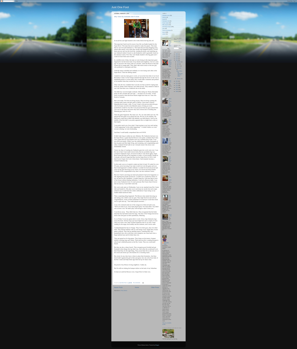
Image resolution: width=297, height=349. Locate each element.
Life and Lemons (170, 197)
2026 (177, 54)
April (178, 64)
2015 (177, 58)
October (179, 61)
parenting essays (166, 26)
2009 (177, 89)
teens (163, 32)
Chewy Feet (170, 120)
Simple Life (170, 215)
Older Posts (155, 287)
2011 (177, 85)
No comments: (137, 282)
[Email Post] (143, 282)
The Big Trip (170, 140)
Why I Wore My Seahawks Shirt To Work (126, 16)
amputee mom (166, 15)
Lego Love (170, 81)
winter (163, 34)
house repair (165, 22)
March (178, 66)
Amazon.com (177, 41)
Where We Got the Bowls (170, 44)
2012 (177, 83)
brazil (163, 19)
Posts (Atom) (124, 290)
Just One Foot (120, 7)
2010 (177, 87)
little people (165, 24)
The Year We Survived (170, 159)
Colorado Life (165, 21)
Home (137, 287)
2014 (177, 60)
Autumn (164, 17)
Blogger (157, 345)
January (179, 78)
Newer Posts (118, 287)
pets (163, 28)
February (179, 68)
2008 (177, 91)
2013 (177, 81)
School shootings (166, 30)
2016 (177, 56)
